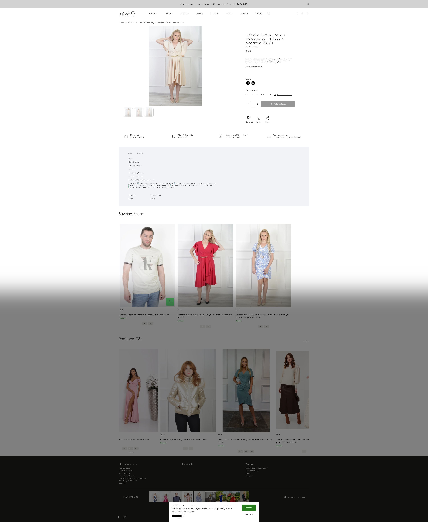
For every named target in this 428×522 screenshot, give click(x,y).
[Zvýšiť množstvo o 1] (258, 104)
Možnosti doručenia (284, 95)
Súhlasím (248, 508)
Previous (305, 341)
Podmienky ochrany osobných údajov (132, 478)
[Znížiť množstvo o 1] (247, 104)
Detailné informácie (254, 66)
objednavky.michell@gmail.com (257, 468)
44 (202, 326)
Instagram (249, 476)
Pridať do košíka (280, 104)
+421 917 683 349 (252, 471)
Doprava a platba (125, 471)
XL (144, 324)
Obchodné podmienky (127, 476)
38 (208, 326)
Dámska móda (155, 195)
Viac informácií (189, 511)
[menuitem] (155, 13)
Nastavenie (177, 516)
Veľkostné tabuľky (125, 468)
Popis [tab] (130, 153)
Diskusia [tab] (140, 153)
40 (260, 326)
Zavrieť (290, 126)
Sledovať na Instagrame (296, 497)
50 (184, 451)
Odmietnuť (249, 515)
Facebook (249, 473)
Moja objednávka (125, 473)
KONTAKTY (123, 483)
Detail (172, 311)
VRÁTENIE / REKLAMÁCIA (128, 481)
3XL (150, 324)
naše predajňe (209, 4)
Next (308, 341)
